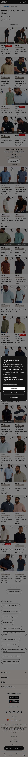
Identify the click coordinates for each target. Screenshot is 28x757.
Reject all (14, 393)
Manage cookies (14, 397)
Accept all (14, 388)
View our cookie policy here (10, 384)
